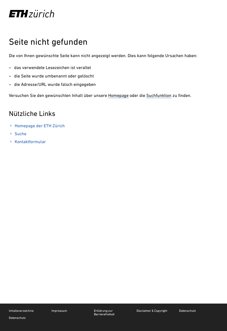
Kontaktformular (30, 141)
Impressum (59, 310)
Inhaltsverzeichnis (21, 310)
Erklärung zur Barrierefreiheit (104, 312)
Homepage (118, 95)
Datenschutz (187, 310)
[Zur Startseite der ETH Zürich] (31, 13)
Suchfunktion (158, 95)
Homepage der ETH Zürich (40, 125)
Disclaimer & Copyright (152, 310)
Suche (20, 133)
